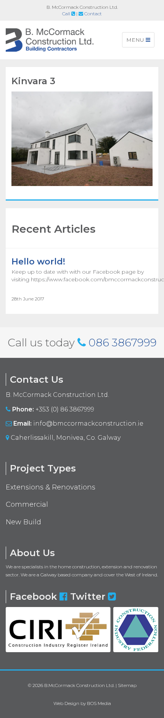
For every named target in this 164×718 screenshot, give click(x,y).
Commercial (27, 504)
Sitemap (127, 685)
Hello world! (38, 261)
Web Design (66, 703)
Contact (92, 13)
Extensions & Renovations (50, 487)
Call (66, 13)
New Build (23, 522)
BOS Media (99, 703)
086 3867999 (122, 342)
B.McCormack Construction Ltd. (79, 685)
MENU (139, 41)
